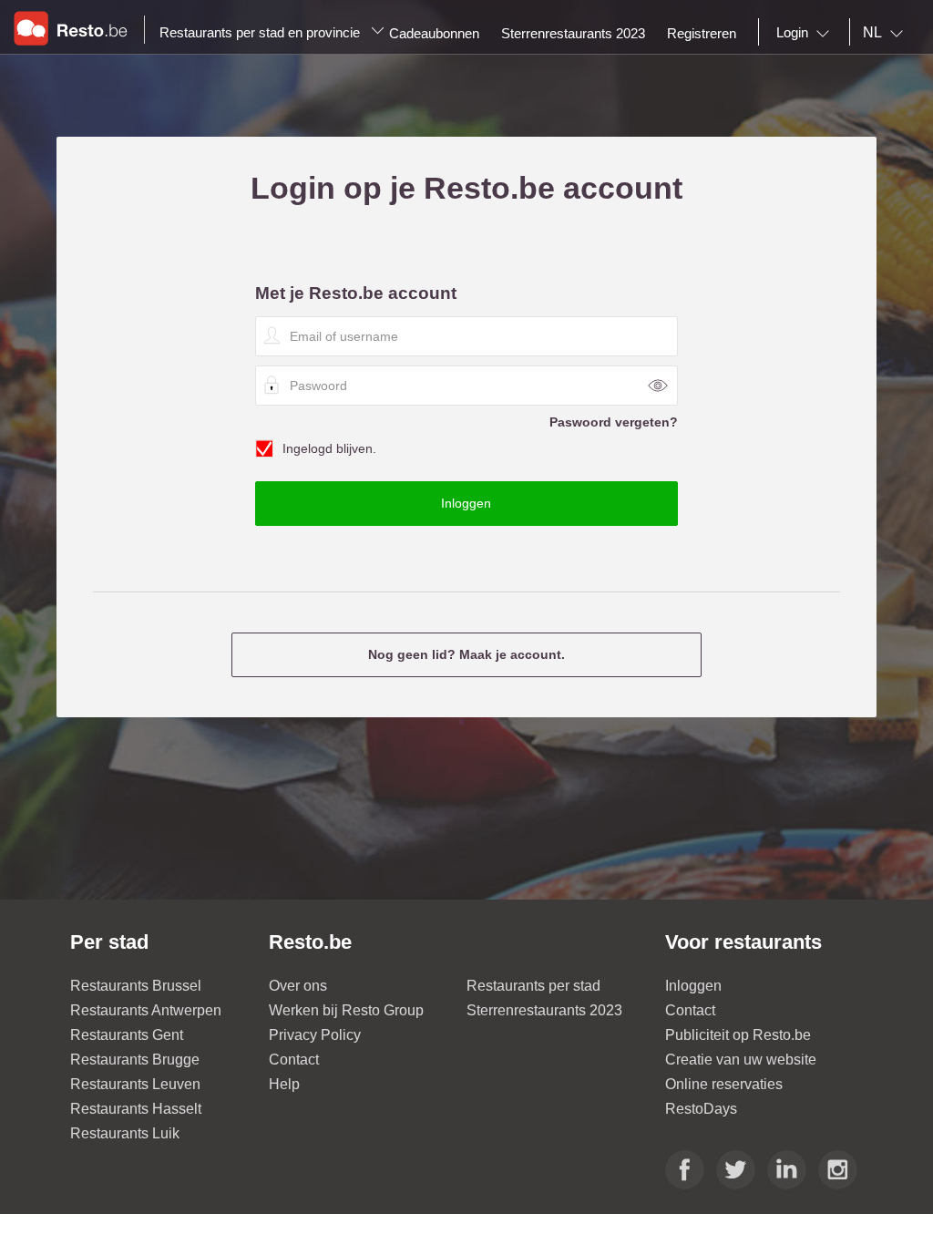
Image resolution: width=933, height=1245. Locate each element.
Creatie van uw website (740, 1059)
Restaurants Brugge (135, 1059)
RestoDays (701, 1108)
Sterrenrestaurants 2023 (544, 1010)
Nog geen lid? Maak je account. (466, 654)
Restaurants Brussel (135, 985)
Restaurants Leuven (135, 1084)
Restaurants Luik (124, 1133)
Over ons (298, 985)
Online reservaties (724, 1084)
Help (284, 1084)
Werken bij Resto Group (346, 1010)
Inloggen (693, 985)
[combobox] (806, 33)
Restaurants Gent (126, 1035)
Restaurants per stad (533, 985)
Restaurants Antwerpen (145, 1010)
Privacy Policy (315, 1035)
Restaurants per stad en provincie (261, 32)
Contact (294, 1059)
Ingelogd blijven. (329, 448)
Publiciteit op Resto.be (738, 1035)
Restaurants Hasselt (135, 1108)
